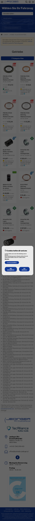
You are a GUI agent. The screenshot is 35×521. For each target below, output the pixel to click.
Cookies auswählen (12, 262)
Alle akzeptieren (10, 269)
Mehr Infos (7, 259)
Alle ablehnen (24, 269)
